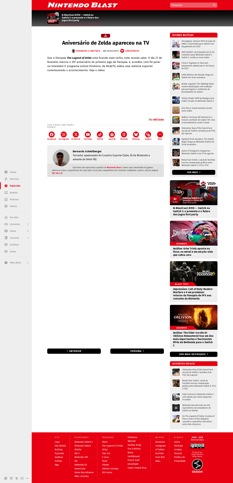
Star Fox (106, 453)
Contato (178, 449)
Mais (160, 139)
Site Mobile (60, 445)
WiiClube (158, 119)
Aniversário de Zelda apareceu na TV (105, 43)
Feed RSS (160, 457)
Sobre (177, 442)
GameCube (79, 468)
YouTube (88, 139)
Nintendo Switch (82, 445)
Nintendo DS (80, 464)
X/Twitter (75, 139)
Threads (124, 139)
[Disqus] (105, 221)
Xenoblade (133, 464)
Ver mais (193, 172)
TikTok (100, 139)
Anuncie (178, 453)
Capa (57, 442)
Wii (75, 461)
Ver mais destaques (192, 354)
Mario (105, 442)
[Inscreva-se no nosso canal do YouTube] (22, 478)
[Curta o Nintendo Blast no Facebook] (6, 478)
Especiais (59, 453)
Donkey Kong (134, 445)
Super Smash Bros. (137, 467)
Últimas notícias (183, 35)
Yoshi (104, 461)
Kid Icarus (107, 472)
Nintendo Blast (114, 167)
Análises (59, 457)
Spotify (111, 139)
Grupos (148, 139)
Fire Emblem (134, 448)
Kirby (104, 449)
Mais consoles (81, 476)
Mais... (158, 461)
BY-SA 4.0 (57, 173)
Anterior (75, 351)
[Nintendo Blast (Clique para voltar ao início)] (82, 5)
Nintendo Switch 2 (83, 442)
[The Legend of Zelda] (105, 36)
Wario (130, 452)
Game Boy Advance (84, 472)
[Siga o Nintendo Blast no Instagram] (11, 478)
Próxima (136, 351)
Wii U (76, 453)
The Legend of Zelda (112, 445)
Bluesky (136, 139)
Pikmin (105, 464)
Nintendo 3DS (81, 457)
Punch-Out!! (133, 460)
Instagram (64, 139)
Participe (178, 445)
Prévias (58, 461)
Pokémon (132, 437)
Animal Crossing (110, 468)
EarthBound (133, 456)
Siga (57, 464)
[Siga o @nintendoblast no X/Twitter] (16, 478)
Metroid (131, 441)
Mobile (77, 449)
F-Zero (105, 457)
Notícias (59, 449)
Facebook (51, 139)
